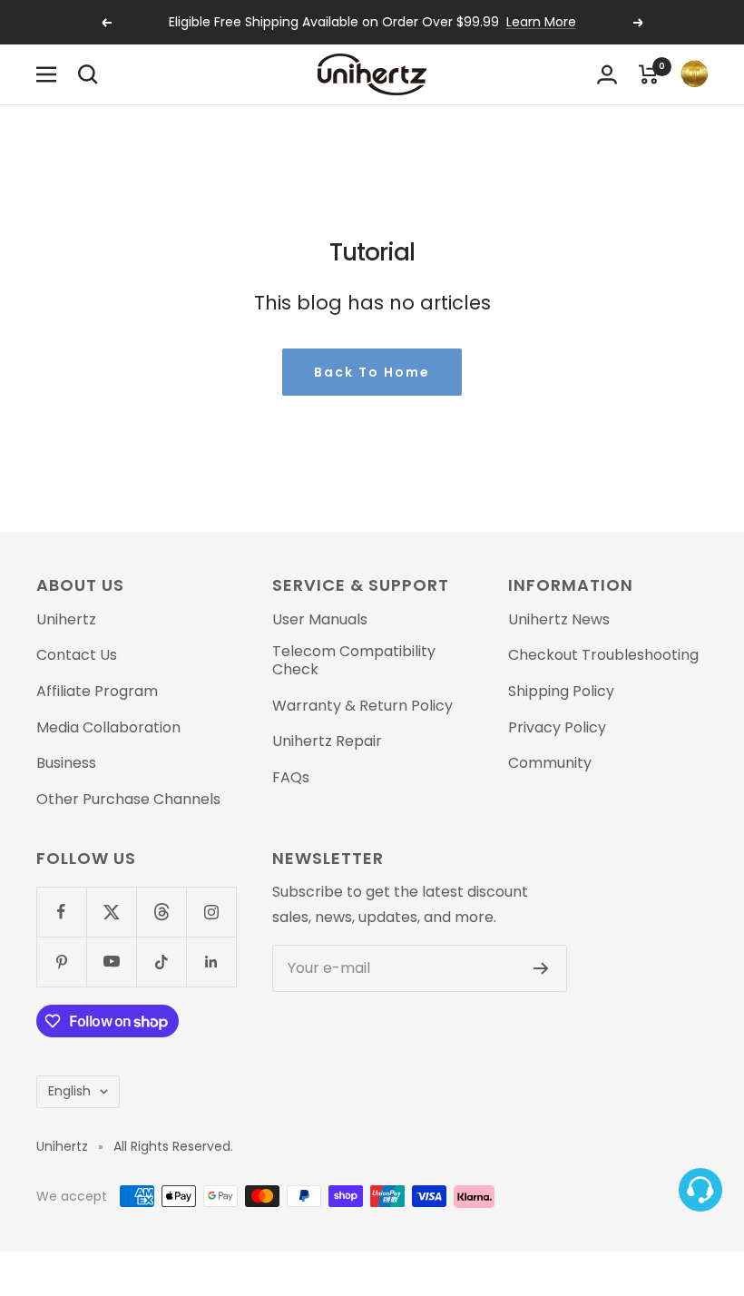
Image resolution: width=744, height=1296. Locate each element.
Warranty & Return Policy (362, 706)
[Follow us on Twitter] (111, 912)
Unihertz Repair (327, 741)
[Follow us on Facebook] (61, 912)
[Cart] (649, 74)
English (69, 1091)
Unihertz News (559, 620)
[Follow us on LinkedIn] (211, 962)
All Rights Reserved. (173, 1146)
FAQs (290, 778)
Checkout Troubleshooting (603, 655)
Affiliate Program (97, 691)
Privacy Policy (557, 728)
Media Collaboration (108, 728)
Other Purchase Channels (128, 799)
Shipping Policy (561, 691)
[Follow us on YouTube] (111, 962)
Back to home (372, 372)
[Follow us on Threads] (161, 912)
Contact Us (76, 655)
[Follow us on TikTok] (161, 962)
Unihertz (66, 620)
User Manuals (319, 620)
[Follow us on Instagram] (211, 912)
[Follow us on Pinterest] (61, 962)
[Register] (541, 968)
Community (550, 763)
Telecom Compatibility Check (354, 660)
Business (66, 763)
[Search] (88, 74)
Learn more (541, 22)
